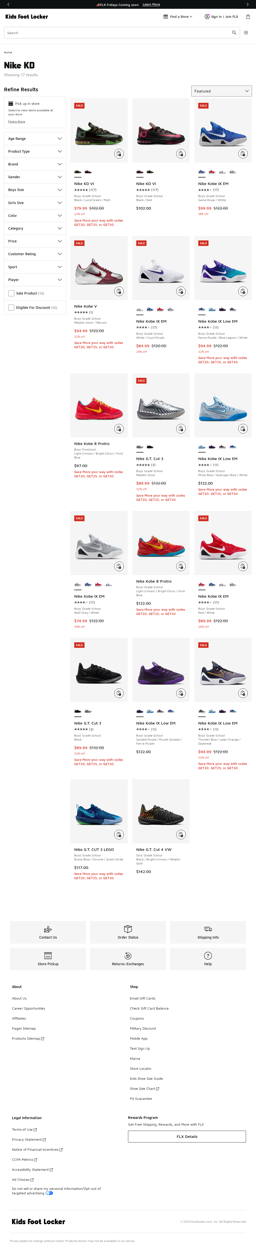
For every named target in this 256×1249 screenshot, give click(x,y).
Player (13, 280)
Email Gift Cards (142, 998)
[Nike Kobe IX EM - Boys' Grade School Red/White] (212, 171)
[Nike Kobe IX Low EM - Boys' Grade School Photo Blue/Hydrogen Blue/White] (212, 309)
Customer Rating (22, 254)
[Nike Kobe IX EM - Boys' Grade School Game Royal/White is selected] (202, 171)
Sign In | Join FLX (224, 17)
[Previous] (8, 4)
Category (15, 228)
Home (8, 52)
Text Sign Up (140, 1048)
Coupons (137, 1018)
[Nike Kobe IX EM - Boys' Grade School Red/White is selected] (202, 584)
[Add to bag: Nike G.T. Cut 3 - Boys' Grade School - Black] (119, 693)
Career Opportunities (28, 1008)
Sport (12, 267)
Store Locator (141, 1068)
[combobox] (122, 32)
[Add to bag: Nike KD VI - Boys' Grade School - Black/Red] (181, 153)
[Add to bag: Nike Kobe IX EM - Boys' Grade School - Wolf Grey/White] (119, 566)
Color (12, 215)
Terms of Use (22, 1129)
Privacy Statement (27, 1139)
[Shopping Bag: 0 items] (248, 16)
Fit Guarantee (141, 1098)
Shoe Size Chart (142, 1088)
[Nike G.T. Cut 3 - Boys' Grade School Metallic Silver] (88, 711)
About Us (19, 998)
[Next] (247, 4)
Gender (14, 177)
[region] (128, 5)
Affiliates (19, 1018)
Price (12, 241)
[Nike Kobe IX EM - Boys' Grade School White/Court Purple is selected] (140, 309)
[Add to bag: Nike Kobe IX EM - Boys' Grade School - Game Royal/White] (243, 153)
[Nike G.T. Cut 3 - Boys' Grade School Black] (150, 447)
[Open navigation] (246, 32)
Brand (13, 164)
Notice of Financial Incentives (35, 1149)
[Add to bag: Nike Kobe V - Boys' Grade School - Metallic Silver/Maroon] (119, 291)
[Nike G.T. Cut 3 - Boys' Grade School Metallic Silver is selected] (140, 447)
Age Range (17, 138)
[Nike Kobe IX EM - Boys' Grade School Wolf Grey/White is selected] (78, 584)
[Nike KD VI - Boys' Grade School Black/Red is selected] (140, 171)
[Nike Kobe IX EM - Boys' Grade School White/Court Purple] (222, 171)
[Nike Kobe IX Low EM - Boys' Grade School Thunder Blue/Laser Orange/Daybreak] (232, 309)
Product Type (19, 151)
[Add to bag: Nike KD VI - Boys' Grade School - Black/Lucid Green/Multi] (119, 153)
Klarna (135, 1058)
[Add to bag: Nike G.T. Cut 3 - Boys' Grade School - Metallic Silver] (181, 428)
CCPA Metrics (22, 1159)
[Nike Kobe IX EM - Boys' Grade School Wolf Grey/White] (232, 171)
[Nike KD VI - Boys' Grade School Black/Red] (88, 171)
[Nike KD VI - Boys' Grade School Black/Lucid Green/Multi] (150, 171)
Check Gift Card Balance (149, 1008)
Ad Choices (21, 1179)
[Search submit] (234, 32)
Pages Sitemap (24, 1028)
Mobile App (139, 1038)
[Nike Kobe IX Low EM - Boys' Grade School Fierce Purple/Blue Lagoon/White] (232, 447)
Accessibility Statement (30, 1169)
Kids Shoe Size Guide (146, 1078)
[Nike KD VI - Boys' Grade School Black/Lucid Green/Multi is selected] (78, 171)
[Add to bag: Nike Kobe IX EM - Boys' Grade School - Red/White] (243, 566)
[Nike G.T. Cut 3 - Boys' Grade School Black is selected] (78, 711)
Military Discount (143, 1028)
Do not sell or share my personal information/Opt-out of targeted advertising (56, 1190)
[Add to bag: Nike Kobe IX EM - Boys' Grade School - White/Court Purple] (181, 291)
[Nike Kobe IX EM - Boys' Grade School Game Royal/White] (150, 309)
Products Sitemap (26, 1038)
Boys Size (16, 190)
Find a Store (16, 121)
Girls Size (16, 203)
